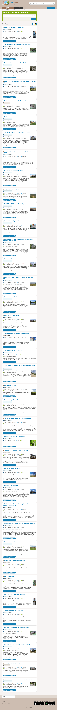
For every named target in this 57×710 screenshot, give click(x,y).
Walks (8, 7)
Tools (4, 7)
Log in (53, 7)
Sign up (49, 7)
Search (33, 19)
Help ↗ (12, 7)
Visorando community (6, 703)
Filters (8, 19)
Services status (25, 707)
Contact (3, 701)
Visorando (4, 9)
